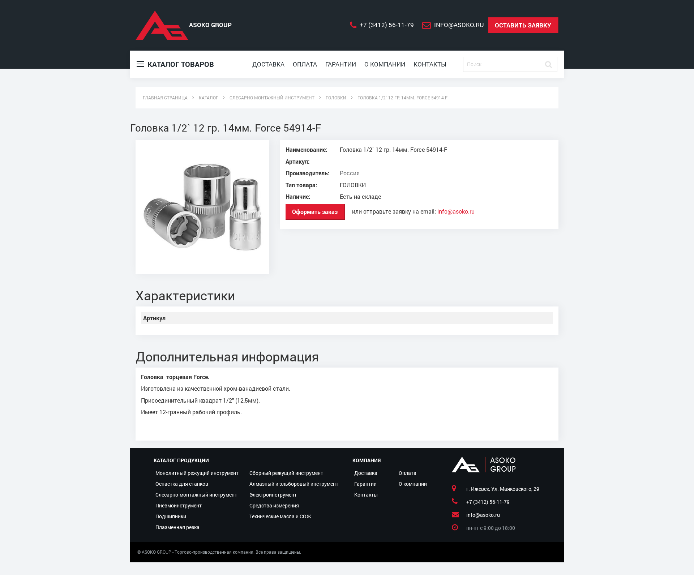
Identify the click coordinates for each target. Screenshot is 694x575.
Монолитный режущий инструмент (197, 472)
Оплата (305, 64)
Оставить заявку (523, 25)
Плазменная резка (177, 527)
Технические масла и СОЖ (280, 516)
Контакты (430, 64)
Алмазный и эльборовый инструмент (293, 483)
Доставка (268, 64)
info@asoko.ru (456, 211)
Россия (350, 173)
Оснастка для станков (181, 483)
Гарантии (340, 64)
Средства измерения (274, 505)
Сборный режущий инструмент (286, 472)
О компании (384, 64)
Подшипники (170, 516)
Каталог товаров (180, 64)
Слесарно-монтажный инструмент (196, 494)
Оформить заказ (315, 211)
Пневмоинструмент (178, 505)
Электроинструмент (273, 494)
